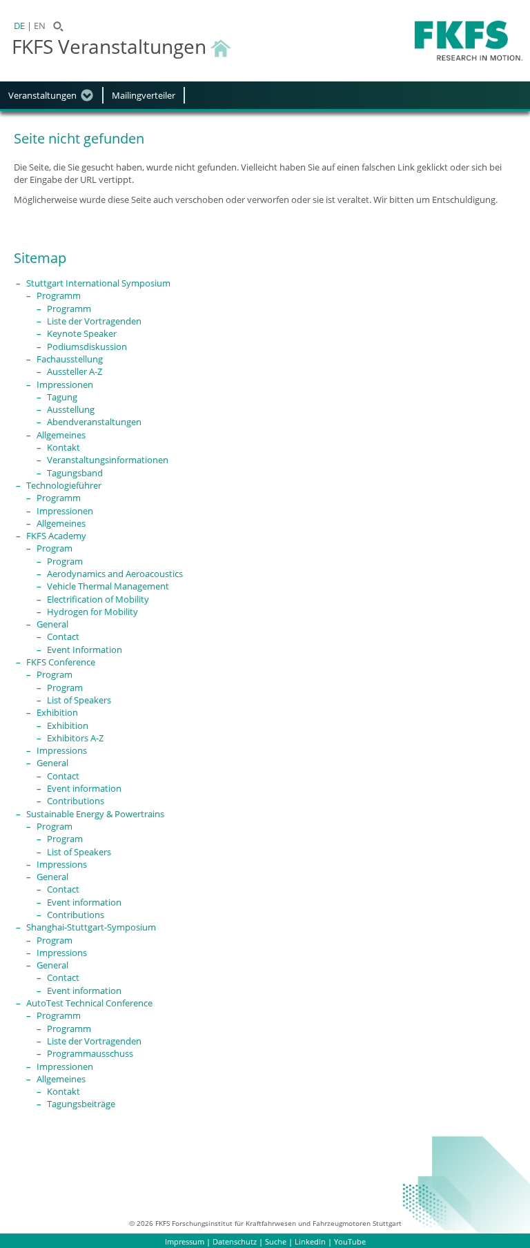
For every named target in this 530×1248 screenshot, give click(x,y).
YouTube (350, 1241)
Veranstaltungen (42, 95)
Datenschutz (235, 1241)
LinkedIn (310, 1241)
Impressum (184, 1241)
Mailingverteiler (143, 95)
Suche (275, 1241)
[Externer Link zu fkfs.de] (468, 41)
